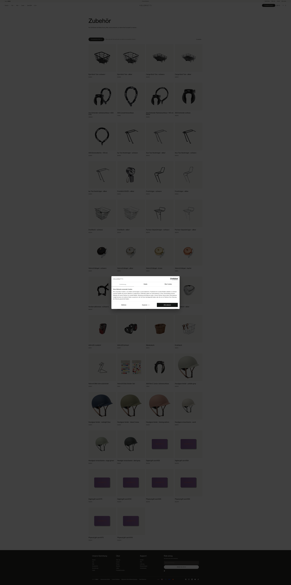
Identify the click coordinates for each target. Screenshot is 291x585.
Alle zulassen (167, 304)
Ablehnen (123, 304)
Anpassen (144, 304)
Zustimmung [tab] (122, 284)
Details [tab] (145, 284)
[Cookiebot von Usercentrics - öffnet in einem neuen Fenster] (171, 279)
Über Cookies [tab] (168, 284)
